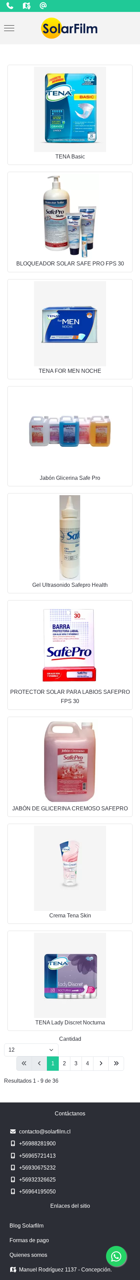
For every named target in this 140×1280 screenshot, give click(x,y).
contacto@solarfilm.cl (45, 1131)
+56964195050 (37, 1191)
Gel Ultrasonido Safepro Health (70, 585)
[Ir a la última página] (116, 1063)
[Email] (43, 6)
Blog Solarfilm (26, 1226)
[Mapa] (26, 6)
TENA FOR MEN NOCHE (70, 371)
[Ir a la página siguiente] (101, 1063)
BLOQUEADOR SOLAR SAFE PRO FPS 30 (70, 263)
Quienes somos (28, 1255)
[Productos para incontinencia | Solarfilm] (70, 28)
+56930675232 (37, 1168)
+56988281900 (37, 1143)
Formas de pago (29, 1240)
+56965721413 (37, 1156)
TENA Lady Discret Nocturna (70, 1022)
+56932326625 (37, 1180)
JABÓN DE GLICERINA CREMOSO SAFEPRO (70, 808)
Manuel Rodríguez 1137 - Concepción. (65, 1270)
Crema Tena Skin (70, 915)
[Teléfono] (9, 6)
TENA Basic (70, 156)
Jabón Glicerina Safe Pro (70, 478)
